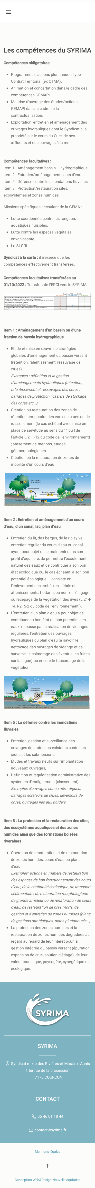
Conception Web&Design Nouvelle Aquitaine (47, 1179)
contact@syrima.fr (50, 1130)
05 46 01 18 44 (50, 1116)
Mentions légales (47, 1151)
